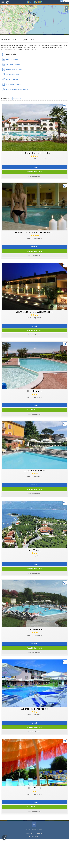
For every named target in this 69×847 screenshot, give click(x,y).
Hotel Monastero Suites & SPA (34, 153)
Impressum (40, 833)
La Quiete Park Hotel (34, 470)
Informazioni (34, 167)
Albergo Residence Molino (34, 708)
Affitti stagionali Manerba (13, 84)
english (40, 829)
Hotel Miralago (34, 550)
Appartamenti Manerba (13, 64)
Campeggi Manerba (12, 79)
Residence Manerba (12, 59)
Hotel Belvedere (34, 629)
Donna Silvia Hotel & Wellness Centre (34, 311)
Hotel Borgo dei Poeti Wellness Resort (34, 232)
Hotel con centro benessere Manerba (17, 89)
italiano (28, 829)
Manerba (16, 99)
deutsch (34, 829)
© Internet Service (34, 836)
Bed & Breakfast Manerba (14, 69)
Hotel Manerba (11, 54)
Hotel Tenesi (34, 788)
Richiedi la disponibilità (34, 172)
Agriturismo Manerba (12, 74)
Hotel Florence (34, 391)
